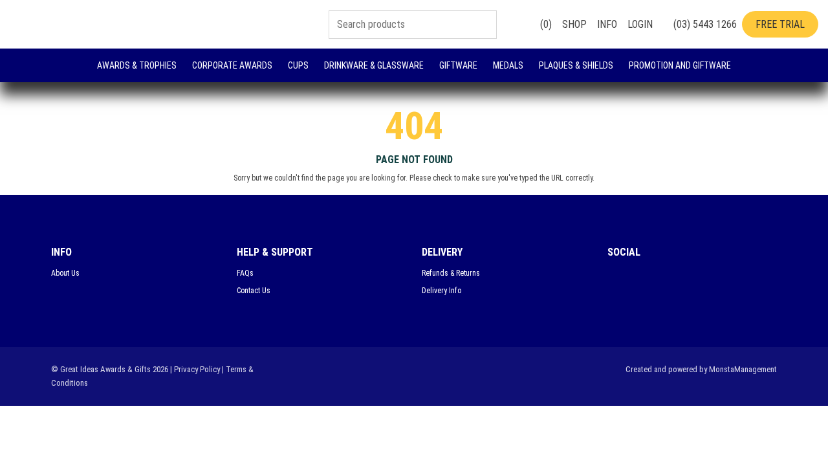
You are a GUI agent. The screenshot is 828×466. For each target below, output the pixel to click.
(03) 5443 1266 (704, 24)
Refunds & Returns (451, 273)
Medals (508, 65)
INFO (607, 24)
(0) (545, 24)
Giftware (458, 65)
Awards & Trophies (137, 65)
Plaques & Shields (576, 65)
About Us (65, 273)
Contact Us (253, 290)
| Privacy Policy (195, 369)
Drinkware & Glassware (374, 65)
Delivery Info (441, 290)
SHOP (574, 24)
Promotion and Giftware (680, 65)
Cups (298, 65)
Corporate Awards (232, 65)
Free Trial (780, 24)
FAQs (245, 273)
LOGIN (640, 24)
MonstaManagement (743, 369)
